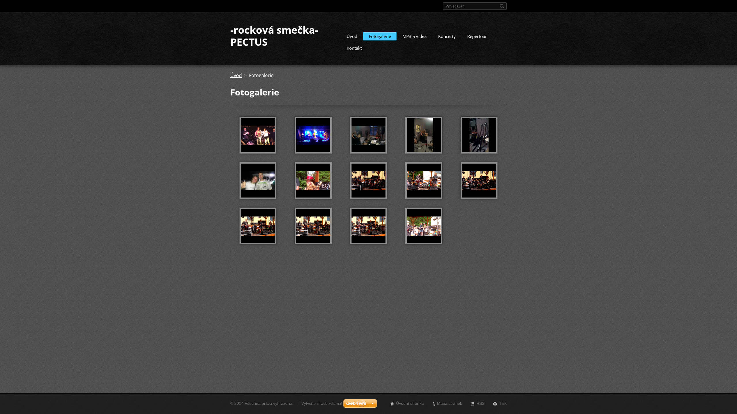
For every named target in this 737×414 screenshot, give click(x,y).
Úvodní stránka (410, 403)
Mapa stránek (449, 403)
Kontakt (354, 48)
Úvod (352, 36)
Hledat (502, 6)
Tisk (503, 403)
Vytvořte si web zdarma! (321, 403)
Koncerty (447, 36)
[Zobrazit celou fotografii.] (258, 135)
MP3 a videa (414, 36)
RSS (480, 403)
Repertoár (477, 36)
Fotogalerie (380, 36)
